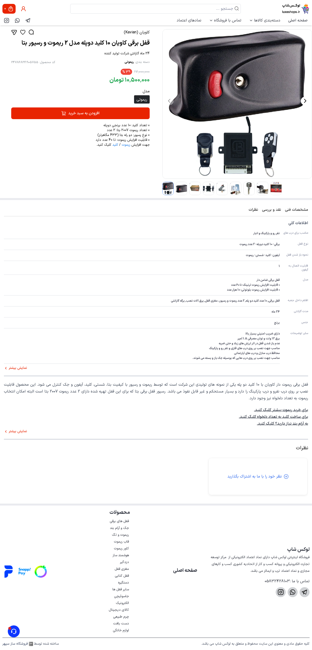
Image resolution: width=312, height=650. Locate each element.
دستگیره (123, 582)
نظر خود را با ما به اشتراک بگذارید (254, 476)
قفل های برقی (119, 521)
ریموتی (129, 62)
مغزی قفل (122, 569)
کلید (115, 144)
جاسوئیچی (121, 596)
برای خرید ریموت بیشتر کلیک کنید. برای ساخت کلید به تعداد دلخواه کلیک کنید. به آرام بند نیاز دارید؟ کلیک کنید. (273, 417)
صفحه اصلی (298, 20)
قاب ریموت (121, 541)
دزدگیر (124, 562)
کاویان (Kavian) (137, 32)
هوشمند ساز (121, 555)
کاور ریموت (121, 548)
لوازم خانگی (121, 630)
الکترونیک (122, 603)
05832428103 (277, 581)
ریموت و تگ (120, 534)
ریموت (126, 144)
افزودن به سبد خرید (83, 113)
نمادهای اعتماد (189, 20)
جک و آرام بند (119, 528)
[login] (23, 9)
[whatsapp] (17, 20)
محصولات (119, 512)
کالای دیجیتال (119, 609)
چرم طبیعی (121, 616)
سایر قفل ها (120, 589)
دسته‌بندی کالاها (267, 20)
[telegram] (28, 20)
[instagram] (6, 20)
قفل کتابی (122, 575)
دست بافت (121, 623)
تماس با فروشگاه (227, 20)
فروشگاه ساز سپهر (15, 643)
